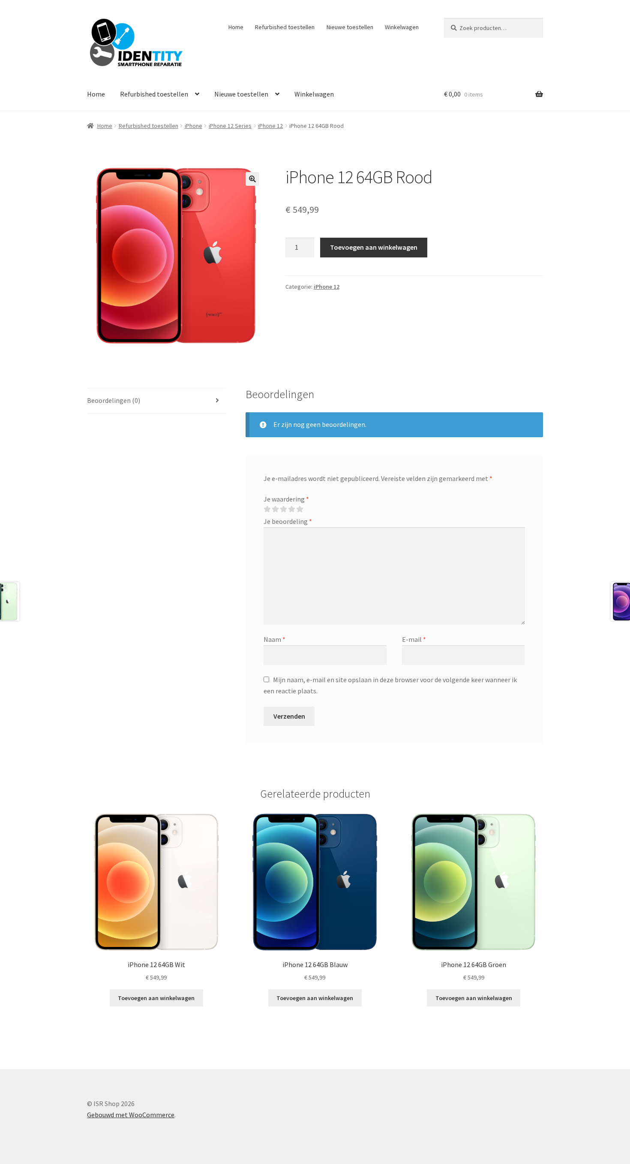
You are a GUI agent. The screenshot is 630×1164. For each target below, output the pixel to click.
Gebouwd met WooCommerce (130, 1114)
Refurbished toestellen (285, 27)
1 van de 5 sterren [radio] (267, 509)
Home (235, 27)
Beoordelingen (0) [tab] (113, 400)
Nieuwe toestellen (350, 27)
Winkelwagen (402, 27)
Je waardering (286, 499)
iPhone (193, 126)
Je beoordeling (288, 521)
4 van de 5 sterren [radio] (291, 509)
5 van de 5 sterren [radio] (299, 509)
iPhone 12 (270, 126)
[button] (252, 179)
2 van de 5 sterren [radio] (275, 509)
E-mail (414, 639)
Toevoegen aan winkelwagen (373, 247)
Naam (274, 639)
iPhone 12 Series (230, 126)
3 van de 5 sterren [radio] (283, 509)
